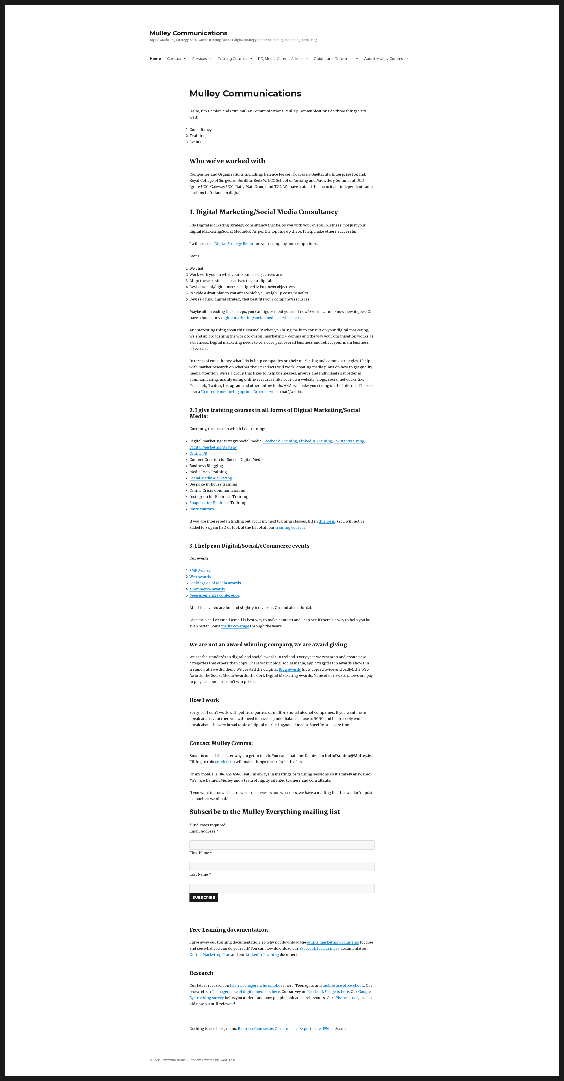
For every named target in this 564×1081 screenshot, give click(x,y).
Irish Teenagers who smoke (255, 985)
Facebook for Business (319, 948)
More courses (201, 509)
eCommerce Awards (207, 589)
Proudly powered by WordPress (212, 1060)
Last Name (200, 874)
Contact (174, 59)
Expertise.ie (310, 1028)
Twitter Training (349, 441)
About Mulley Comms (383, 59)
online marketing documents (333, 942)
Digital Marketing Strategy (213, 447)
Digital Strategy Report (234, 243)
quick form (225, 762)
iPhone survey (347, 998)
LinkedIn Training (315, 441)
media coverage (235, 626)
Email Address (203, 831)
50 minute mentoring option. (226, 391)
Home (155, 59)
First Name (200, 853)
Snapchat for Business (209, 503)
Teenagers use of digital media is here (246, 991)
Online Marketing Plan (209, 954)
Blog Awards (290, 669)
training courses (290, 527)
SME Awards (200, 570)
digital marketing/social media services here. (261, 317)
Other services (266, 391)
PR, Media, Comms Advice (280, 59)
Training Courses (232, 59)
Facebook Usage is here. (328, 991)
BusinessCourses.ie (255, 1028)
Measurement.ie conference (214, 595)
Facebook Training (280, 441)
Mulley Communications (188, 33)
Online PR (198, 453)
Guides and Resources (333, 59)
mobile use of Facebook (343, 985)
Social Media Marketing (210, 478)
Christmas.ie (286, 1028)
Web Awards (200, 577)
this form (327, 521)
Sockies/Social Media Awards (215, 583)
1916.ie (328, 1028)
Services (199, 59)
